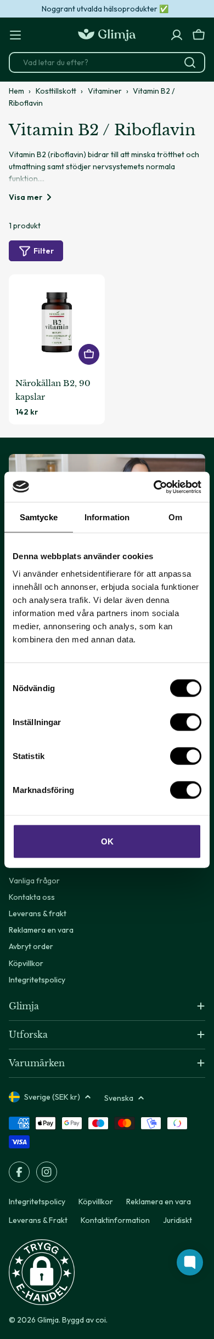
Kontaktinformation (115, 1220)
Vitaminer (105, 91)
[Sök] (189, 62)
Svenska (118, 1098)
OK (107, 841)
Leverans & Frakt (38, 1220)
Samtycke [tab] (39, 517)
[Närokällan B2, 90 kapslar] (57, 322)
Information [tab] (107, 517)
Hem (16, 91)
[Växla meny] (15, 35)
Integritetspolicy (37, 1201)
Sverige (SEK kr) (52, 1097)
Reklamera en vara (158, 1201)
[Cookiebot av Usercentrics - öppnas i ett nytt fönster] (153, 487)
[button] (42, 1272)
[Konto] (176, 35)
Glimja (48, 1320)
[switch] (185, 722)
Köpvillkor (95, 1201)
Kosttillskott (56, 91)
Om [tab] (175, 517)
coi (100, 1320)
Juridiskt (177, 1220)
